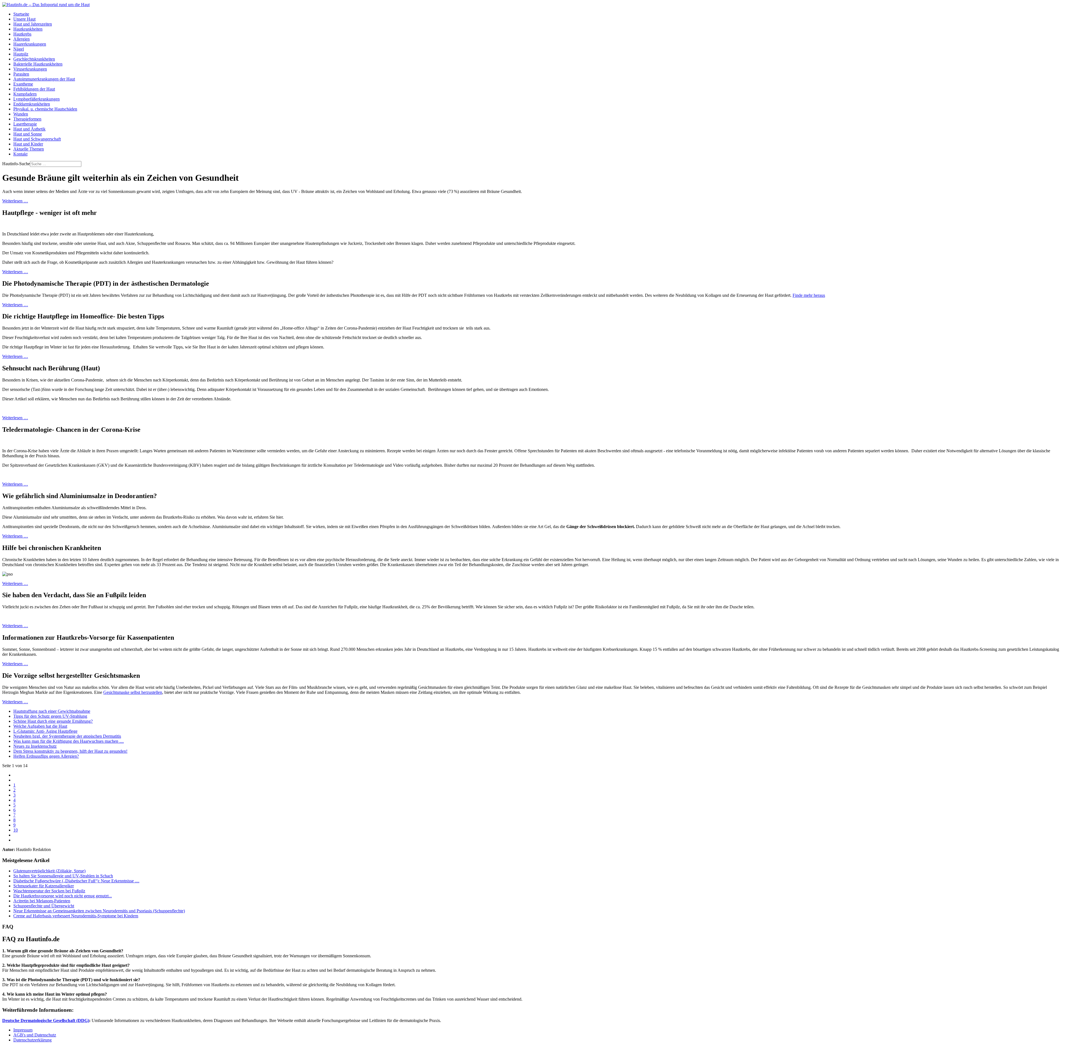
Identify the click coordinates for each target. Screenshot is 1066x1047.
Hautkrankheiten (27, 29)
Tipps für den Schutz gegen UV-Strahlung (50, 716)
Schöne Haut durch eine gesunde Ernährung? (53, 721)
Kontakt (20, 154)
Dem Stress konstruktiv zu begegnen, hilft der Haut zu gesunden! (70, 751)
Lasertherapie (25, 124)
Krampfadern (25, 94)
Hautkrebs (22, 34)
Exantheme (23, 84)
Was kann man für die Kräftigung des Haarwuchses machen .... (68, 741)
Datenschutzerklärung (32, 1040)
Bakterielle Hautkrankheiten (37, 64)
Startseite (21, 14)
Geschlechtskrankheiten (34, 59)
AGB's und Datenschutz (34, 1035)
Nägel (18, 49)
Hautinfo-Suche (16, 163)
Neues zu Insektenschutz (35, 746)
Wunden (20, 114)
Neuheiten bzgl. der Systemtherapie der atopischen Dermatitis (67, 736)
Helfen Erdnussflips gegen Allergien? (46, 756)
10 (15, 830)
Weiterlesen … (15, 201)
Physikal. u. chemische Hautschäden (45, 109)
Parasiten (21, 74)
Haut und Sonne (27, 134)
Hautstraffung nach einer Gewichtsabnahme (51, 711)
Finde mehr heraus (809, 295)
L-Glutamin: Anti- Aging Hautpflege (45, 731)
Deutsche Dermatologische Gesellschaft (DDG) (45, 1020)
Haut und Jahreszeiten (32, 24)
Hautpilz (20, 54)
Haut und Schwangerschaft (37, 139)
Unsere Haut (24, 19)
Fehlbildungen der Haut (34, 89)
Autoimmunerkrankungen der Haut (44, 79)
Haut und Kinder (28, 144)
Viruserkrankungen (30, 69)
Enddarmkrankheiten (31, 104)
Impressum (22, 1030)
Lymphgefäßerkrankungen (36, 99)
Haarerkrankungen (29, 44)
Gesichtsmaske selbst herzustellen (132, 692)
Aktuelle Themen (28, 149)
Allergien (21, 39)
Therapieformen (27, 119)
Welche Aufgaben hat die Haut (40, 726)
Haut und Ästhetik (29, 129)
